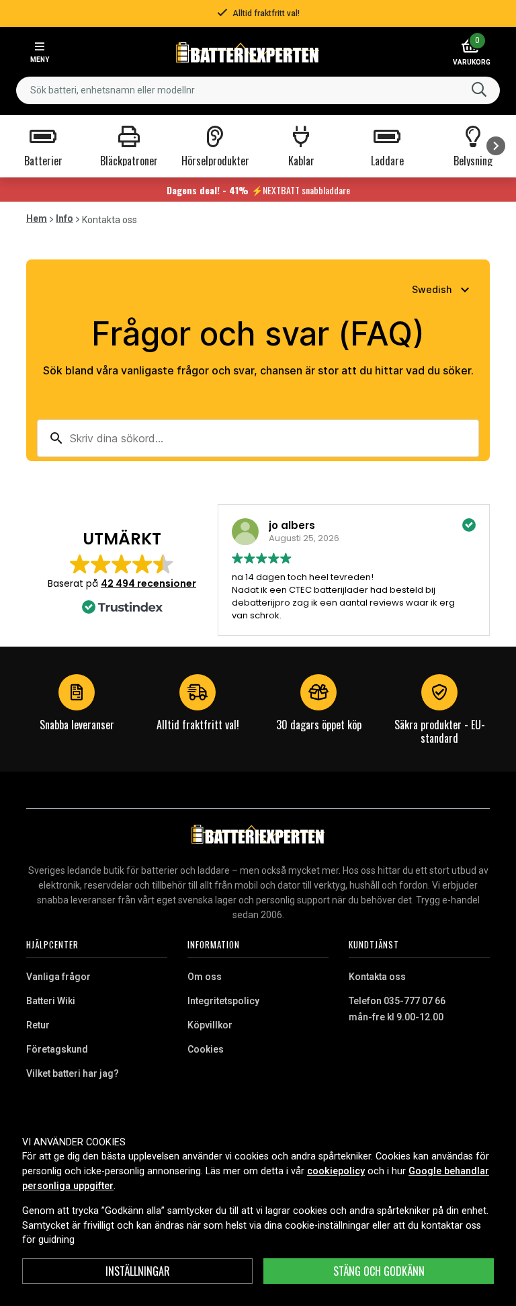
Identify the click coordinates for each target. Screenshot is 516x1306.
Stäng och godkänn (379, 1271)
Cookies (205, 1049)
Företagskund (57, 1049)
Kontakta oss (377, 976)
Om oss (204, 976)
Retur (38, 1025)
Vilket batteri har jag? (72, 1073)
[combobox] (258, 90)
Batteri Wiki (50, 1000)
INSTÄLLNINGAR (137, 1271)
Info (64, 218)
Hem (36, 218)
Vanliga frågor (58, 976)
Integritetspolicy (223, 1000)
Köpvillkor (209, 1025)
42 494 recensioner (148, 583)
